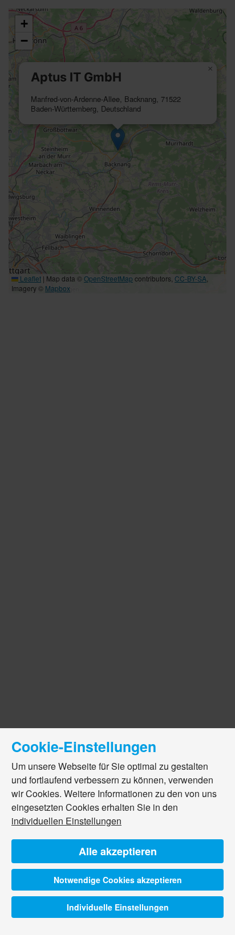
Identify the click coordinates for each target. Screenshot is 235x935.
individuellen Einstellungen (66, 820)
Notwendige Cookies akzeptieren (118, 879)
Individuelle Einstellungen (118, 907)
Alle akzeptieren (118, 851)
